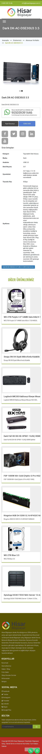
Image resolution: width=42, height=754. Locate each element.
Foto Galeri (5, 672)
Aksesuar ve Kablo (32, 40)
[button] (4, 21)
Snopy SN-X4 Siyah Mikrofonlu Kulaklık (22, 356)
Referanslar (6, 678)
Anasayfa (5, 40)
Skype (5, 707)
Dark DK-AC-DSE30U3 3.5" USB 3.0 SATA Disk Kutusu (18, 267)
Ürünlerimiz (17, 40)
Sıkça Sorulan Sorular (9, 675)
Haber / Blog (6, 669)
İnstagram (6, 697)
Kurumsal (5, 663)
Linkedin (6, 704)
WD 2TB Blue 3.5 (11, 555)
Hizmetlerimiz (6, 666)
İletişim (4, 681)
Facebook (5, 691)
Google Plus (7, 710)
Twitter (5, 694)
